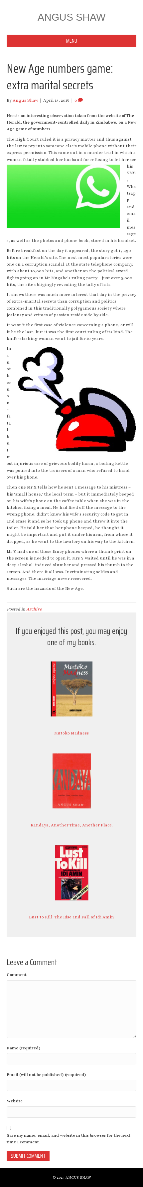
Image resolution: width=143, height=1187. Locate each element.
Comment (17, 974)
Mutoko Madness (71, 733)
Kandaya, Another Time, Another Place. (72, 825)
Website (15, 1101)
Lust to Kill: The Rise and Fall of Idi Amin (71, 917)
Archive (34, 609)
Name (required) (24, 1048)
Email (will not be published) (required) (46, 1074)
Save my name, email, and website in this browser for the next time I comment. (68, 1139)
